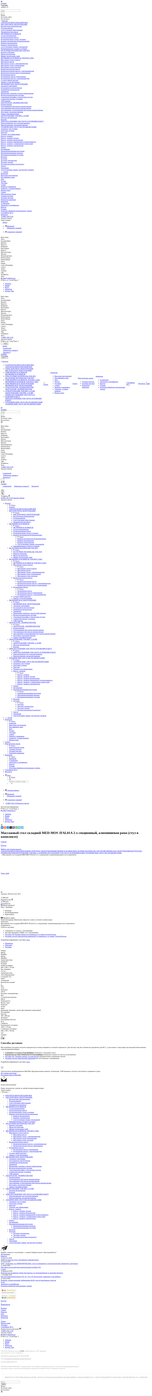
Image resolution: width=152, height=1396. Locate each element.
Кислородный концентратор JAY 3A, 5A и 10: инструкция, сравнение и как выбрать (31, 1277)
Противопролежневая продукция (29, 693)
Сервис (3, 1310)
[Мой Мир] (8, 827)
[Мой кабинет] (2, 471)
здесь (28, 940)
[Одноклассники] (5, 827)
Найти (3, 1384)
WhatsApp (8, 289)
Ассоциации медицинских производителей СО (17, 1358)
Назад (13, 505)
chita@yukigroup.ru (9, 278)
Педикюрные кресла (24, 591)
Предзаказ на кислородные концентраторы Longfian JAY (21, 1267)
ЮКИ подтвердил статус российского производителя (20, 1260)
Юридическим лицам (16, 747)
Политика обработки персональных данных (16, 1286)
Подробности (5, 903)
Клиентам (12, 723)
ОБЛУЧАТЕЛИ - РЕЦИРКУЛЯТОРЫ (26, 626)
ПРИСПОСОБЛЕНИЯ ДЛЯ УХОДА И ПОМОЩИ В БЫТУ (34, 652)
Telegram (8, 283)
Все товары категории (9, 1073)
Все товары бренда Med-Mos (11, 1075)
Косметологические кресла (26, 581)
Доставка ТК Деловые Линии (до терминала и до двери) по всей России (30, 934)
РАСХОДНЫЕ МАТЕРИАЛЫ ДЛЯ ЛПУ (27, 552)
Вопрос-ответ (5, 1323)
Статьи (3, 1269)
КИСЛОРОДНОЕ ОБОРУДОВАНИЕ (26, 514)
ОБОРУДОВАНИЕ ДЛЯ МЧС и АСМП (27, 643)
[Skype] (19, 827)
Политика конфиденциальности (9, 1362)
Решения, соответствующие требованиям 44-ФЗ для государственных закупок (28, 1280)
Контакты (4, 1316)
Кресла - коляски (23, 675)
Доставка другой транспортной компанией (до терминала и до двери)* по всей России (35, 936)
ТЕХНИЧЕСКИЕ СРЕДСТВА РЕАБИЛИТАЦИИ (31, 662)
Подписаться (5, 1254)
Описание (8, 945)
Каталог (12, 507)
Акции (3, 1321)
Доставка (8, 947)
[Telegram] (22, 827)
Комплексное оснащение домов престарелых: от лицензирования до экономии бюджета (32, 1273)
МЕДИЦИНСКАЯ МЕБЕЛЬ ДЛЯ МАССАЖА (29, 563)
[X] (11, 827)
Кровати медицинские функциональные (31, 539)
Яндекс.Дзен (9, 291)
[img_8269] (5, 873)
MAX (7, 287)
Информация (5, 1304)
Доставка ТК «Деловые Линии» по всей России (22, 1056)
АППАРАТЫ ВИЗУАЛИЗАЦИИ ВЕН (14, 851)
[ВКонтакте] (2, 827)
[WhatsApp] (16, 827)
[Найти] (2, 13)
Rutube (7, 285)
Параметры (9, 943)
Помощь (4, 1308)
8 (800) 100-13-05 (7, 216)
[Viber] (13, 827)
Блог (2, 1314)
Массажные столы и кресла (27, 568)
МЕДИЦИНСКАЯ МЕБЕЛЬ (23, 527)
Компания (12, 759)
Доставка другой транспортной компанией (20, 1058)
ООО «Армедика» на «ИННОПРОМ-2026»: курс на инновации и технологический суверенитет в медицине (39, 1263)
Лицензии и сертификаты (10, 1284)
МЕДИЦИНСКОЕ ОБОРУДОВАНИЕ (26, 604)
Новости (4, 1256)
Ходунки (20, 704)
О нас (3, 1282)
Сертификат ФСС (7, 1327)
